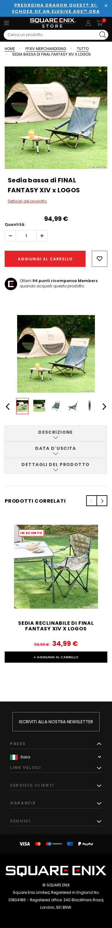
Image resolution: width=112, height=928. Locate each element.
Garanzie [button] (23, 803)
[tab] (55, 433)
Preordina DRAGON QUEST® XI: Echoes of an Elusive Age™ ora (56, 8)
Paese (18, 744)
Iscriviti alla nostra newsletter (56, 722)
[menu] (6, 23)
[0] (99, 23)
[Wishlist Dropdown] (99, 259)
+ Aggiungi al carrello (56, 657)
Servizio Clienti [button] (32, 785)
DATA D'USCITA (55, 448)
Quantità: (15, 224)
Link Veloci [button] (25, 767)
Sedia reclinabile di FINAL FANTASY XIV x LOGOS (56, 625)
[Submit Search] (102, 35)
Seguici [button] (20, 821)
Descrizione (55, 432)
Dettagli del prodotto (27, 201)
